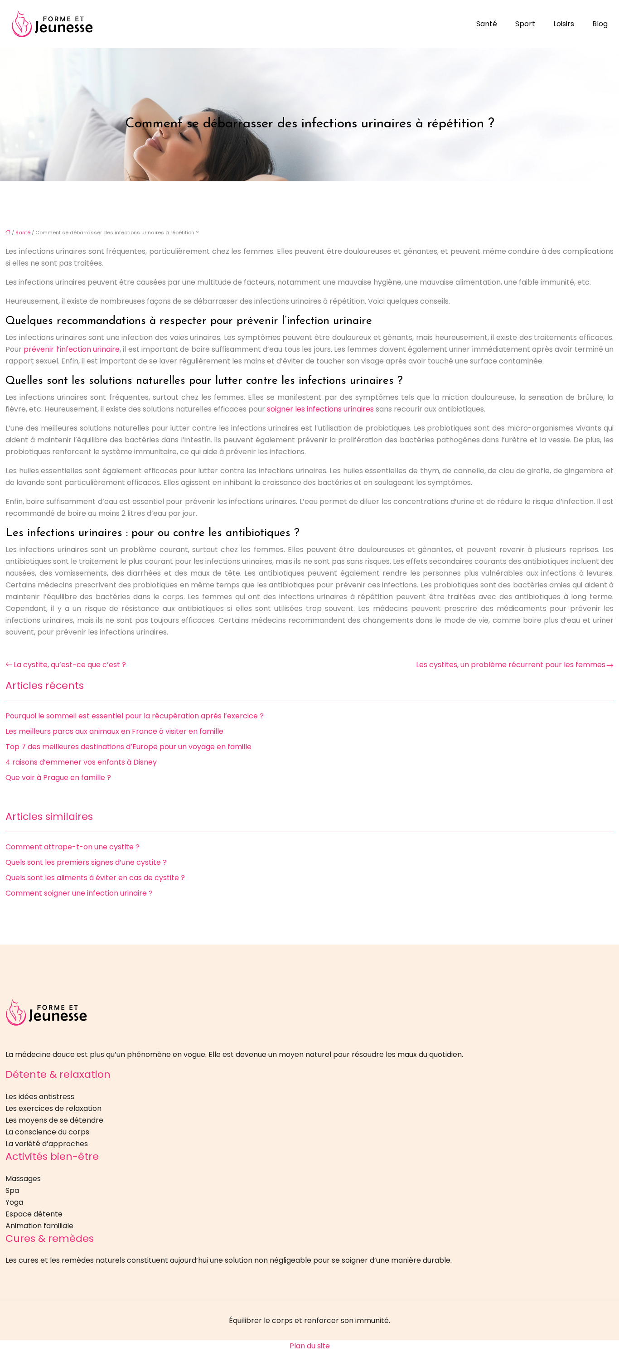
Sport (525, 24)
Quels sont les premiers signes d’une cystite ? (86, 862)
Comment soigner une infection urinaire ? (79, 893)
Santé (486, 24)
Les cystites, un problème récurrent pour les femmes (510, 664)
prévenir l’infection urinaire (72, 349)
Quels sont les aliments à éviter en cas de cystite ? (95, 877)
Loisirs (563, 24)
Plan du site (310, 1346)
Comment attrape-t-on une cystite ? (72, 847)
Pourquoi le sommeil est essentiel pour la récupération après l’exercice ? (134, 716)
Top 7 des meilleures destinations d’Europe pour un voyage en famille (128, 746)
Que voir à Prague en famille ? (58, 777)
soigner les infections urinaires (320, 409)
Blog (600, 24)
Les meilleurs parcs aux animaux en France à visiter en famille (114, 731)
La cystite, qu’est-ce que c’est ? (70, 664)
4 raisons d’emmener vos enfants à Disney (81, 762)
